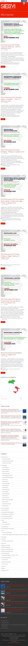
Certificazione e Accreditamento (7, 635)
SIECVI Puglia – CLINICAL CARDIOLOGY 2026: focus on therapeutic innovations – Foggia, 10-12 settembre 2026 (11, 430)
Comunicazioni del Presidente (8, 512)
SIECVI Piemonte (16, 116)
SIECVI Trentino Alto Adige (16, 219)
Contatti (23, 635)
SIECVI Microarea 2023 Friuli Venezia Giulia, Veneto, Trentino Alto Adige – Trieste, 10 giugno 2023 (12, 201)
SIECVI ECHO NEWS (5, 553)
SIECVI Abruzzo (4, 318)
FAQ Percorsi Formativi (7, 532)
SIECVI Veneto (4, 220)
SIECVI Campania (11, 63)
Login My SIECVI (5, 620)
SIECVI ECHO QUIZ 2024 (6, 562)
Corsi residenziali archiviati (7, 518)
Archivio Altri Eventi (6, 459)
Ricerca (15, 635)
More (3, 66)
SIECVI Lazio (10, 318)
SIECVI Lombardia (10, 116)
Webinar (3, 568)
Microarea (8, 62)
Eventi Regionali (5, 526)
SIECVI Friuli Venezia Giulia (6, 219)
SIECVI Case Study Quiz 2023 (7, 549)
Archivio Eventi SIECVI (7, 463)
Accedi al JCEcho (5, 628)
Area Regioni (4, 62)
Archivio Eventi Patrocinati (8, 461)
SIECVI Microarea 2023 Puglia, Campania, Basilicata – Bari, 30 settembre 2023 (10, 46)
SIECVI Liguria (4, 116)
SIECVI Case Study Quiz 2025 (7, 551)
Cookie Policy (17, 642)
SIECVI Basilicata (5, 63)
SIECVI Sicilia (10, 265)
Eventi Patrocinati (6, 524)
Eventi (3, 520)
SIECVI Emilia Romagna (6, 165)
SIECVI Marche (14, 318)
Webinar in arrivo (5, 570)
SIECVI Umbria (4, 319)
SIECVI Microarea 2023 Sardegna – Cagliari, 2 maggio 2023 (12, 354)
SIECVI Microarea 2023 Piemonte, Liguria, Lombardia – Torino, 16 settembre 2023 (11, 99)
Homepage (4, 537)
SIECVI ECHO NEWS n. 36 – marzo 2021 (10, 555)
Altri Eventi (5, 522)
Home (2, 633)
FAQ (2, 530)
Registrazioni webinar (6, 545)
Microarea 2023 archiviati (15, 62)
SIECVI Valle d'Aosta (7, 503)
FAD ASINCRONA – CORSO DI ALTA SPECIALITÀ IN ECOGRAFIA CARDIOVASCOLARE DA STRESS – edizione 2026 (11, 410)
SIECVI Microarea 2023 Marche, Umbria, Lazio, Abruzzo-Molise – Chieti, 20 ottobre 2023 (11, 301)
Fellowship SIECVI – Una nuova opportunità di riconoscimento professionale (14, 625)
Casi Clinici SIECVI (5, 510)
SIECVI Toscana (6, 497)
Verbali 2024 (5, 564)
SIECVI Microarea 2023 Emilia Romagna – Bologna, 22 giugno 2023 (12, 151)
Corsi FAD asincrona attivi (7, 516)
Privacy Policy (11, 642)
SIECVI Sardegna (5, 370)
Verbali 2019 (5, 559)
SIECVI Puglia (16, 63)
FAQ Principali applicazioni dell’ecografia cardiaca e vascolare (15, 534)
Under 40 (3, 566)
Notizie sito (4, 543)
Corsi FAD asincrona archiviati (7, 514)
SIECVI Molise (20, 318)
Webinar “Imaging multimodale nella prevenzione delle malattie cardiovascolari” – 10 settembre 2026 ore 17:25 (11, 416)
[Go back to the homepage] (8, 6)
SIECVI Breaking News (6, 547)
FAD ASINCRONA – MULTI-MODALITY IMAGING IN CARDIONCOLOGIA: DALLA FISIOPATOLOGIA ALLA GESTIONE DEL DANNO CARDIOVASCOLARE (10, 436)
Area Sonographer (5, 508)
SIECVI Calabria (4, 265)
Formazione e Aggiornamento (10, 633)
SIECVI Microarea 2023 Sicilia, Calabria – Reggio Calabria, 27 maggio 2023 (10, 256)
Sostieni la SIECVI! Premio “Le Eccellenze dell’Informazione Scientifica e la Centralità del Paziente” (11, 443)
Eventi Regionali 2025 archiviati (8, 528)
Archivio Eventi (5, 457)
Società (19, 635)
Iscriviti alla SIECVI (5, 622)
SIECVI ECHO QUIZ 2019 (6, 557)
